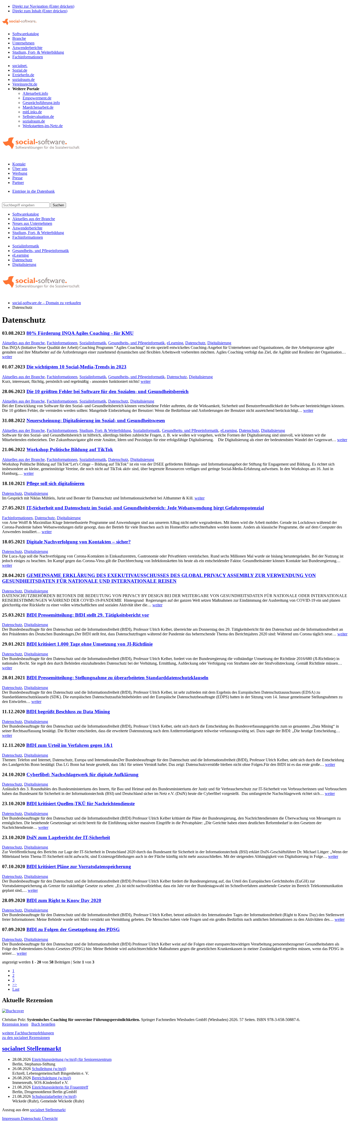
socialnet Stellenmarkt (31, 1048)
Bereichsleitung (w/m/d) (51, 1078)
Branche (19, 38)
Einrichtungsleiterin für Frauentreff (60, 1087)
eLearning (20, 255)
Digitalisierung (24, 264)
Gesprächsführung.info (41, 102)
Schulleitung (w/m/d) (49, 1068)
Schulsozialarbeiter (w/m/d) (54, 1096)
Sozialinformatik (25, 246)
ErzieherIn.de (23, 75)
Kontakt (18, 164)
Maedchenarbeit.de (38, 107)
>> (14, 984)
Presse (17, 178)
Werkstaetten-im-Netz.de (43, 126)
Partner (18, 182)
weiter (7, 357)
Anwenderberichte (27, 47)
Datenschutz (22, 260)
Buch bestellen (43, 1024)
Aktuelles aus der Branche (33, 219)
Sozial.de (19, 70)
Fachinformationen (27, 57)
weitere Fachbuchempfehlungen (28, 1033)
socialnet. (19, 65)
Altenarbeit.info (35, 93)
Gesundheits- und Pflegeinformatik (40, 250)
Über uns (19, 168)
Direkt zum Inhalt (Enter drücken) (39, 11)
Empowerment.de (37, 98)
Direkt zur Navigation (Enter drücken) (43, 6)
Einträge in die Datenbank (33, 191)
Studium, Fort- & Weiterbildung (38, 52)
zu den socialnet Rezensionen (26, 1037)
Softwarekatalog (25, 34)
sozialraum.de (23, 79)
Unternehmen (23, 43)
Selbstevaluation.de (38, 116)
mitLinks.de (32, 112)
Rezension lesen (15, 1024)
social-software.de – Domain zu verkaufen (46, 303)
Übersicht (50, 1118)
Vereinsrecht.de (24, 84)
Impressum (11, 1118)
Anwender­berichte (27, 228)
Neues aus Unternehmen (32, 223)
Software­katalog (25, 214)
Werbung (19, 173)
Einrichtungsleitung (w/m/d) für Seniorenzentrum (72, 1059)
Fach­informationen (27, 237)
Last (15, 989)
